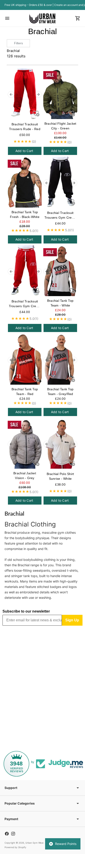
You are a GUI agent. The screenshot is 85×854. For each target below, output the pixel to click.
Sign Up (72, 620)
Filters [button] (18, 43)
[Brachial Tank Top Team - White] (60, 270)
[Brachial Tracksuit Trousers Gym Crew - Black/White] (60, 182)
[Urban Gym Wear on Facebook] (7, 833)
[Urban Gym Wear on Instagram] (13, 833)
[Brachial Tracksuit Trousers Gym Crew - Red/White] (25, 270)
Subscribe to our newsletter (26, 611)
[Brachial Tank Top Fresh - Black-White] (25, 182)
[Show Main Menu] (7, 18)
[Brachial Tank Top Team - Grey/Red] (60, 359)
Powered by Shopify (15, 847)
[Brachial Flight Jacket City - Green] (60, 93)
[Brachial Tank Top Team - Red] (25, 359)
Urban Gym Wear (34, 842)
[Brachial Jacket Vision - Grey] (25, 443)
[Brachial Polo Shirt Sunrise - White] (60, 443)
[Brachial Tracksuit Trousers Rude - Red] (25, 93)
